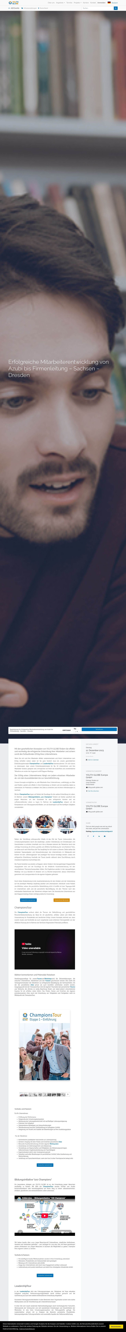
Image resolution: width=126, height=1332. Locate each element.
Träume (72, 987)
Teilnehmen (99, 729)
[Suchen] (116, 8)
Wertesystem (54, 1144)
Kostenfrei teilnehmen (28, 900)
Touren (39, 978)
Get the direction (93, 791)
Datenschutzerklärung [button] (27, 1329)
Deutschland (44, 8)
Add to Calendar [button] (93, 760)
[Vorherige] (18, 1048)
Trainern (48, 981)
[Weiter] (70, 1048)
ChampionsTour (49, 1186)
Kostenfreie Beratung (61, 900)
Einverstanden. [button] (116, 1326)
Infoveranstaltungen (30, 8)
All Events (15, 8)
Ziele (60, 1142)
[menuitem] (51, 3)
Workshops (48, 978)
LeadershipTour (25, 1291)
